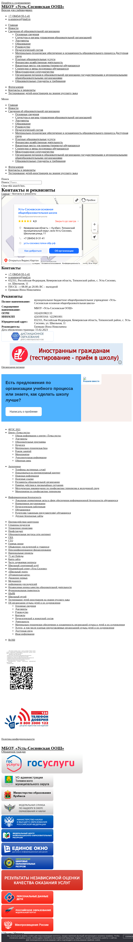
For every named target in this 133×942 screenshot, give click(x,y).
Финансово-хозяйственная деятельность (39, 62)
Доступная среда (24, 631)
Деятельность (22, 621)
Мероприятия (22, 454)
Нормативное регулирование (30, 503)
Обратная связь (23, 460)
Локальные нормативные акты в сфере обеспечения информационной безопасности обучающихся (66, 500)
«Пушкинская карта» (19, 575)
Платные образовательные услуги (35, 59)
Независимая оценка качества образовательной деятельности (40, 587)
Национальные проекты (20, 553)
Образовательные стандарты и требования (40, 81)
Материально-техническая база (31, 448)
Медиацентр (14, 581)
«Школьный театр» (18, 571)
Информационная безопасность (24, 497)
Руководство (22, 46)
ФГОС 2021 (14, 429)
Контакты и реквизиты (22, 90)
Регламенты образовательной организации (37, 482)
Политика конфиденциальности (18, 739)
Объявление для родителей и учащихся (28, 547)
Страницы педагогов (19, 525)
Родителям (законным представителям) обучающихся (43, 513)
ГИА (10, 537)
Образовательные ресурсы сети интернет (29, 534)
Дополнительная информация (30, 457)
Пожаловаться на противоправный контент (37, 472)
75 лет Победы (15, 556)
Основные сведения (27, 34)
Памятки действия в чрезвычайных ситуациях (39, 485)
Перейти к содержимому (16, 2)
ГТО (10, 540)
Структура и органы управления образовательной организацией (53, 37)
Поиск (5, 182)
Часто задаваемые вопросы (22, 562)
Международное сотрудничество (34, 71)
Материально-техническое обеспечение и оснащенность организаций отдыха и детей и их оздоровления (70, 624)
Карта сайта (14, 559)
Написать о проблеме (24, 411)
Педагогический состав (29, 49)
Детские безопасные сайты (29, 516)
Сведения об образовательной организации (34, 31)
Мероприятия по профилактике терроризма (38, 491)
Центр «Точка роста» (19, 432)
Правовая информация (27, 476)
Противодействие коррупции (23, 522)
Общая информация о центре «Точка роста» (38, 435)
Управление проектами (20, 528)
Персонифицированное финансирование (29, 550)
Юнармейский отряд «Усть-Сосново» (27, 568)
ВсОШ (11, 640)
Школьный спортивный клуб (23, 565)
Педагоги (20, 445)
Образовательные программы (30, 442)
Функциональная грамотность (24, 590)
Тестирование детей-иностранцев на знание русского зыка (43, 93)
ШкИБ (11, 593)
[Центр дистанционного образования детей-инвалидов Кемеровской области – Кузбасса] (27, 340)
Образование (23, 43)
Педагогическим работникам (30, 506)
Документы (22, 40)
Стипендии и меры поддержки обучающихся (42, 68)
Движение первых (18, 578)
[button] (66, 99)
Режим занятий (23, 451)
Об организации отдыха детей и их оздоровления (34, 603)
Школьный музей (17, 596)
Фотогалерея (15, 86)
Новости (13, 28)
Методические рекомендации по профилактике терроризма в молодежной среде (57, 488)
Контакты (20, 615)
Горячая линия (15, 543)
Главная (13, 25)
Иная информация (24, 634)
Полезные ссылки (24, 479)
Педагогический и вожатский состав (34, 618)
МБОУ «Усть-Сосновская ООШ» (32, 6)
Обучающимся (22, 509)
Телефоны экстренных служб (30, 469)
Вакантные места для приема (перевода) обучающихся (47, 65)
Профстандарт (15, 531)
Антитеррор (14, 466)
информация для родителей (22, 584)
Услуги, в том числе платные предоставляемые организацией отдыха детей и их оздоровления (64, 628)
